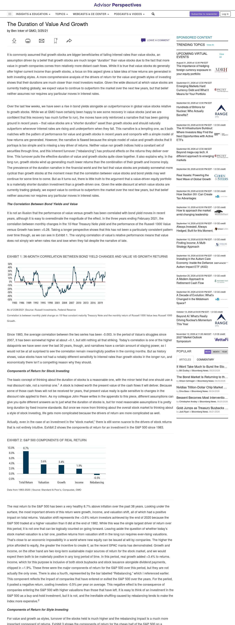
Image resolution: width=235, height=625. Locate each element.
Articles (185, 359)
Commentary (205, 359)
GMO (32, 30)
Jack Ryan (184, 411)
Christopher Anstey (188, 401)
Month (216, 352)
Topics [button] (60, 14)
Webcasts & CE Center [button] (90, 14)
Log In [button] (225, 13)
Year (224, 352)
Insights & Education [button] (32, 14)
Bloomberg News (200, 370)
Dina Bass (184, 391)
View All (210, 44)
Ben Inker (17, 30)
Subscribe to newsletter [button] (204, 13)
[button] (14, 40)
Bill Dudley (184, 370)
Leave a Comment (157, 40)
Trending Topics (191, 44)
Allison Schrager (187, 380)
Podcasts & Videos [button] (128, 14)
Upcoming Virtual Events (192, 55)
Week (207, 352)
